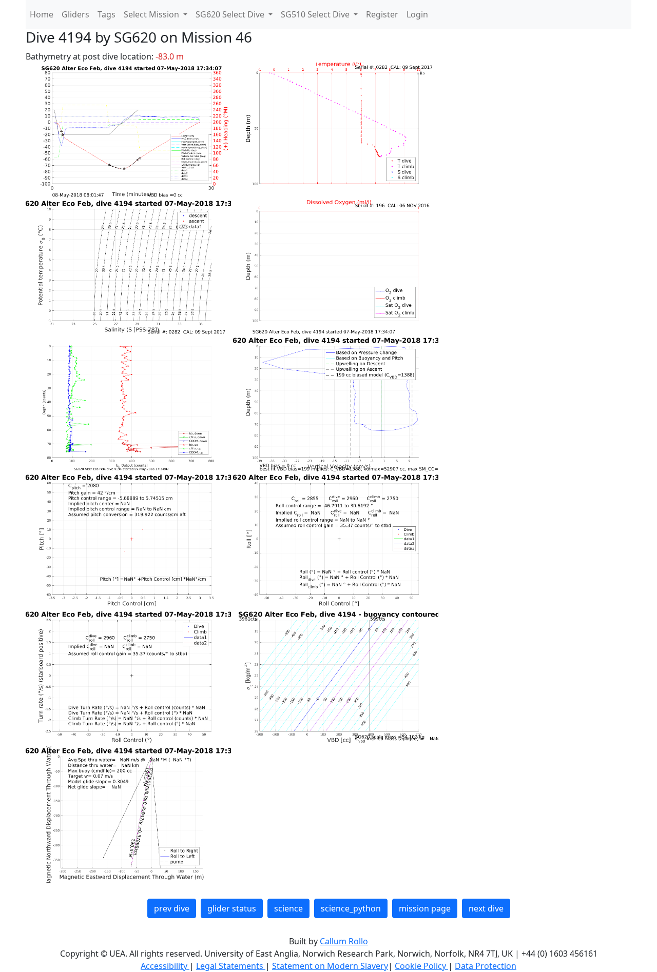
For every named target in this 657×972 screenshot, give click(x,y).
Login (417, 14)
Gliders (75, 14)
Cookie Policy (421, 965)
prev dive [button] (171, 908)
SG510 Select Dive (316, 14)
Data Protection (485, 965)
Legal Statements (230, 965)
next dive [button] (486, 908)
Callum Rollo (344, 941)
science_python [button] (351, 908)
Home (41, 14)
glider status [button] (231, 908)
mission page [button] (425, 908)
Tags (106, 14)
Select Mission (152, 14)
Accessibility (165, 965)
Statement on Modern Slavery (330, 965)
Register (382, 14)
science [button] (288, 908)
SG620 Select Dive (231, 14)
